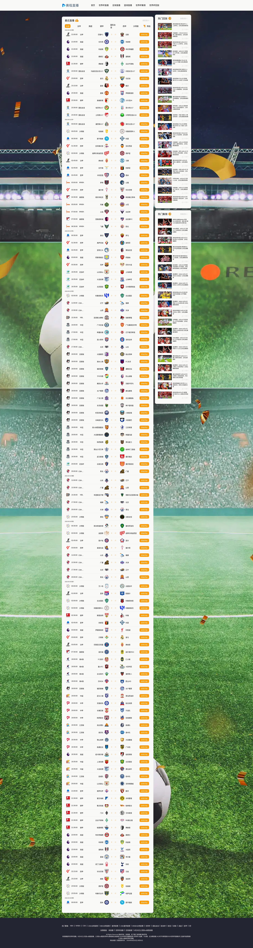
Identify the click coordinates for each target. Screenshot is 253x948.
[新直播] (72, 7)
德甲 (102, 26)
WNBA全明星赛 (137, 926)
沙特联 (136, 26)
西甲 (124, 26)
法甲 (79, 26)
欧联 (174, 926)
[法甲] (68, 34)
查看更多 (146, 20)
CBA (84, 926)
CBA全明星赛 (93, 926)
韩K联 (81, 659)
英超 (90, 26)
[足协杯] (68, 272)
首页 (93, 5)
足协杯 (81, 272)
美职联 (81, 197)
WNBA (81, 182)
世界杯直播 (104, 5)
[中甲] (68, 703)
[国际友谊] (68, 71)
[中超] (68, 696)
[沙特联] (68, 131)
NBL (81, 317)
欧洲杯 (163, 926)
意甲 (81, 139)
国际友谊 (113, 26)
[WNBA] (68, 183)
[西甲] (68, 78)
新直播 (111, 930)
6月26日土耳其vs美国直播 (143, 930)
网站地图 (113, 940)
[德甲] (68, 64)
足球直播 (116, 5)
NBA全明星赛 (105, 926)
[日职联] (68, 354)
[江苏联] (68, 725)
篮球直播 (128, 5)
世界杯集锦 (141, 5)
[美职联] (68, 197)
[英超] (68, 42)
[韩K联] (68, 659)
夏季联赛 (115, 926)
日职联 (81, 354)
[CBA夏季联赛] (68, 303)
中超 (81, 696)
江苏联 (81, 725)
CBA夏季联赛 (83, 303)
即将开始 (144, 34)
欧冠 (169, 926)
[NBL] (68, 318)
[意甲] (68, 139)
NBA (71, 926)
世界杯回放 (154, 5)
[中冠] (68, 325)
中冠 (81, 325)
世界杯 (148, 926)
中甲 (81, 703)
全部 (67, 26)
